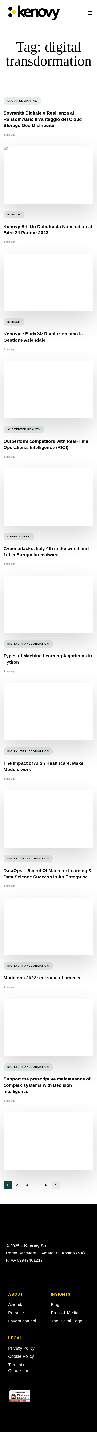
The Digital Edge (66, 1321)
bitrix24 (14, 214)
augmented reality (23, 429)
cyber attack (18, 536)
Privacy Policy (21, 1348)
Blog (55, 1304)
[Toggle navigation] (77, 13)
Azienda (16, 1304)
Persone (16, 1312)
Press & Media (64, 1312)
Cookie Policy (21, 1356)
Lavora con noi (22, 1321)
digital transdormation (28, 643)
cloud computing (22, 101)
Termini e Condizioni (18, 1367)
